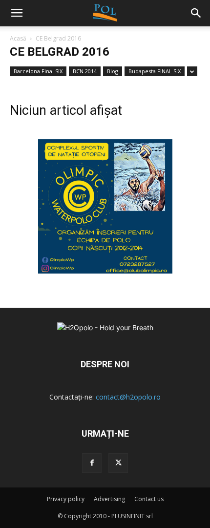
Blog (112, 71)
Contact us (149, 499)
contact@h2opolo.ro (128, 396)
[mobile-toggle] (16, 13)
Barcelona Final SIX (38, 71)
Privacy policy (65, 499)
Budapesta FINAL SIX (154, 71)
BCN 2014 (85, 71)
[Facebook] (92, 463)
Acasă (18, 38)
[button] (196, 13)
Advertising (109, 499)
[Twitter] (118, 463)
